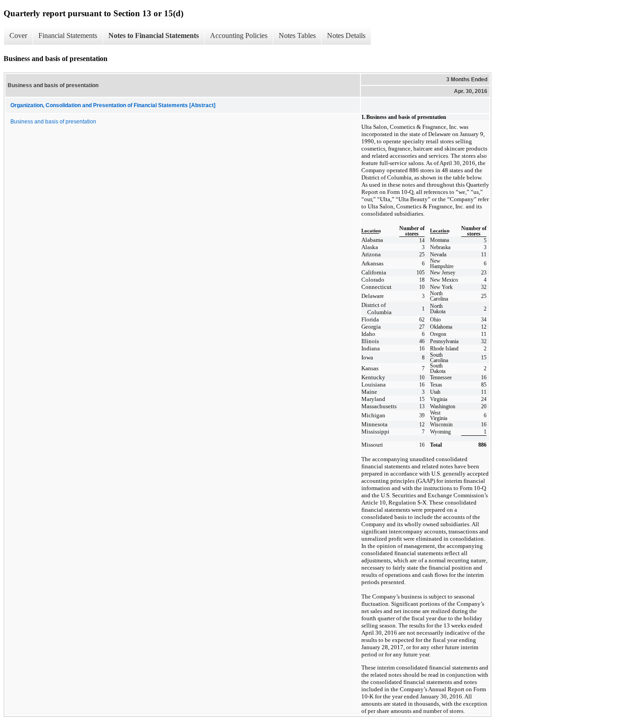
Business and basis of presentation (53, 121)
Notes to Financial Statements (153, 35)
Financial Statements (67, 35)
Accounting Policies (238, 35)
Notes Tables (297, 35)
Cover (18, 35)
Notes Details (346, 35)
